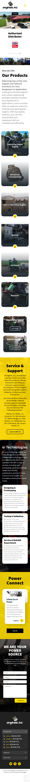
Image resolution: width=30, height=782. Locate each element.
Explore (16, 621)
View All (15, 631)
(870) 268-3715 (14, 744)
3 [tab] (15, 53)
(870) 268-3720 (15, 747)
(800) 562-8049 (16, 736)
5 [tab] (20, 53)
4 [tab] (17, 53)
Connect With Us (15, 432)
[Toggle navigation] (25, 5)
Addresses (7, 752)
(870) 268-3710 (14, 741)
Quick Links (7, 757)
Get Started (15, 328)
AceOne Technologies (20, 772)
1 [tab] (10, 53)
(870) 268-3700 (17, 739)
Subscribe (21, 700)
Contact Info (7, 731)
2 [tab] (12, 53)
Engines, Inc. (14, 770)
